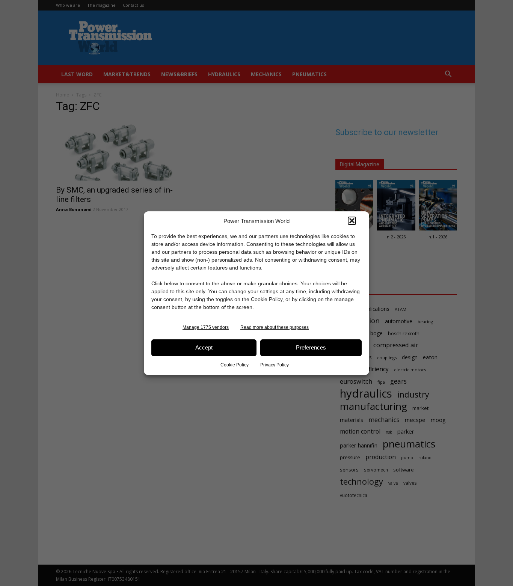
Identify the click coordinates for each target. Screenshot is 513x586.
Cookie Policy (234, 365)
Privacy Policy (274, 365)
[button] (352, 220)
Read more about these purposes (274, 327)
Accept (204, 347)
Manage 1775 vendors (206, 327)
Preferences (311, 347)
